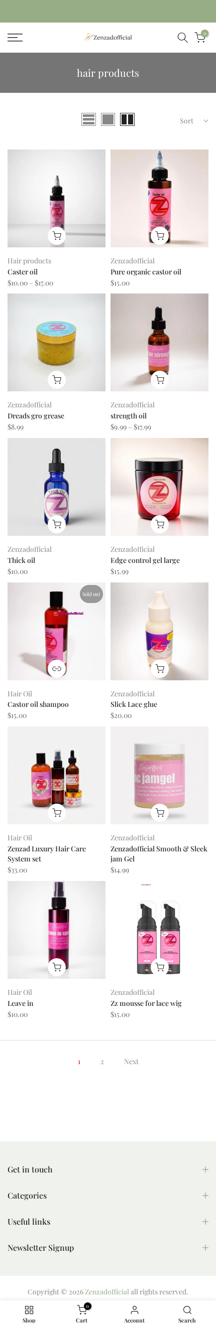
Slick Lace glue (134, 704)
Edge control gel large (145, 560)
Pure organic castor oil (146, 271)
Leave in (20, 1003)
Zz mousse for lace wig (146, 1003)
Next (131, 1061)
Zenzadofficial (133, 260)
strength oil (129, 415)
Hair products (29, 260)
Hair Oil (20, 693)
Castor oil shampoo (38, 704)
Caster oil (23, 271)
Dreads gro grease (36, 415)
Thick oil (21, 560)
